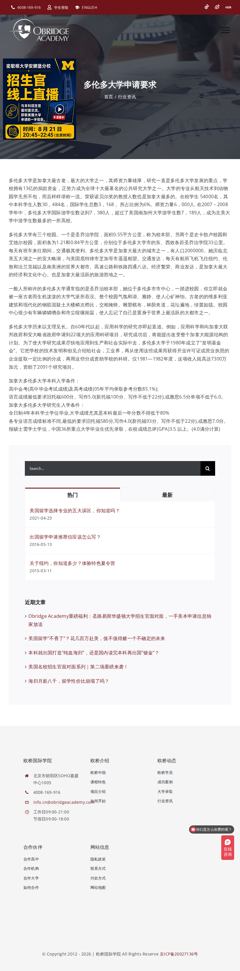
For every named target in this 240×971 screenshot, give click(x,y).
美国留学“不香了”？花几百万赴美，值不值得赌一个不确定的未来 (96, 638)
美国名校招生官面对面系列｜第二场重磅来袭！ (78, 666)
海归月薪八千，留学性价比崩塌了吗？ (68, 681)
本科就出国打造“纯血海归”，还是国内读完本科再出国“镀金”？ (93, 652)
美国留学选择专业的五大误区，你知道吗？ (75, 510)
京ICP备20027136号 (179, 954)
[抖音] (206, 6)
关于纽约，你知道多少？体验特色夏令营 (72, 563)
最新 (167, 495)
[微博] (217, 6)
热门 (72, 495)
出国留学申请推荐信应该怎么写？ (65, 537)
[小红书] (228, 7)
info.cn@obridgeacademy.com (64, 802)
